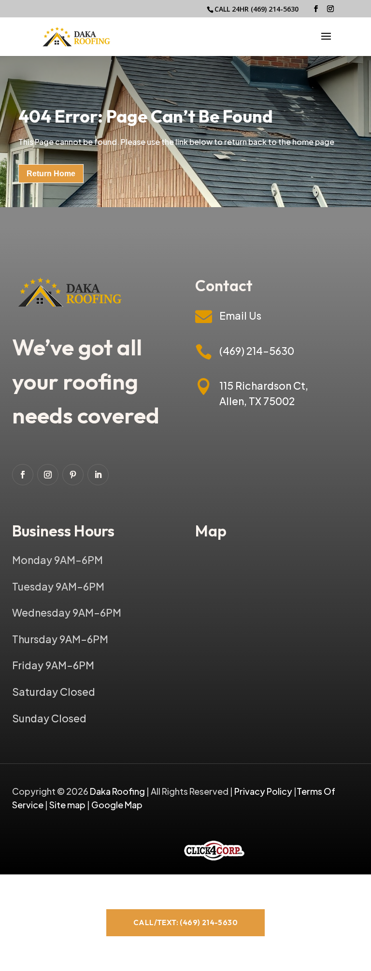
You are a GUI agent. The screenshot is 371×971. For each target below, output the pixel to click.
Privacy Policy (263, 791)
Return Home (51, 173)
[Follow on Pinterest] (73, 474)
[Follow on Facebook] (22, 474)
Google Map (117, 804)
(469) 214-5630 (275, 9)
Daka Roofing (118, 791)
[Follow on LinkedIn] (98, 474)
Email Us (240, 315)
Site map (67, 804)
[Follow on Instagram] (47, 474)
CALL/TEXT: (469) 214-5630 (185, 922)
